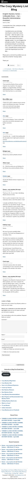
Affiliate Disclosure (18, 470)
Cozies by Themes (7, 387)
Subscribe (6, 374)
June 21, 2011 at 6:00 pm (7, 152)
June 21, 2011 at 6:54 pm (7, 164)
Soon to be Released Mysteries (10, 385)
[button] (2, 2)
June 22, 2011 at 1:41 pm (7, 263)
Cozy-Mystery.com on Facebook (10, 410)
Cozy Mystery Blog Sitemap (19, 471)
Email (3, 339)
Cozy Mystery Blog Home (9, 380)
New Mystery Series (7, 392)
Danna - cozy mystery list (8, 445)
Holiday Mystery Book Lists (9, 401)
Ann (4, 116)
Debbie (5, 176)
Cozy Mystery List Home (7, 470)
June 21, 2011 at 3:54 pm (7, 82)
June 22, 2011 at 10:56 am (8, 226)
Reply (4, 94)
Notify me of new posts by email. (11, 351)
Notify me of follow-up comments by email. (14, 349)
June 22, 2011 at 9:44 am (7, 191)
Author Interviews (6, 407)
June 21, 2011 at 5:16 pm (7, 117)
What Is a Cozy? (6, 403)
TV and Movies (6, 405)
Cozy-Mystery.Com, (19, 475)
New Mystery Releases (8, 389)
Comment (4, 319)
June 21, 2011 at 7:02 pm (7, 177)
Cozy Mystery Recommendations (11, 394)
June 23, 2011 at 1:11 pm (7, 278)
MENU (6, 2)
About (21, 473)
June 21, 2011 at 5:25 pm (7, 134)
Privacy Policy (8, 473)
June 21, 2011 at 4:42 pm (7, 100)
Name (3, 334)
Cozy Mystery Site (7, 383)
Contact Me (15, 473)
